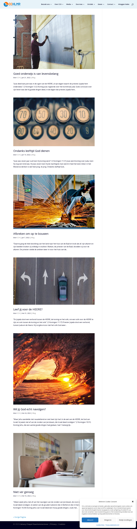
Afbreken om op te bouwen (30, 234)
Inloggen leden (123, 4)
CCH (18, 78)
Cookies (61, 524)
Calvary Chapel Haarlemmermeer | (34, 524)
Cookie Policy (100, 525)
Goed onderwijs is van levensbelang (35, 74)
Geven (100, 4)
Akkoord (90, 520)
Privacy (53, 524)
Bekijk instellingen (125, 520)
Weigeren (107, 520)
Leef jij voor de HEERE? (27, 309)
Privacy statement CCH (112, 525)
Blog (33, 78)
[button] (133, 501)
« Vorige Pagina (19, 517)
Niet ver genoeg (23, 492)
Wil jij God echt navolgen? (29, 409)
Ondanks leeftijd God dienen (31, 151)
